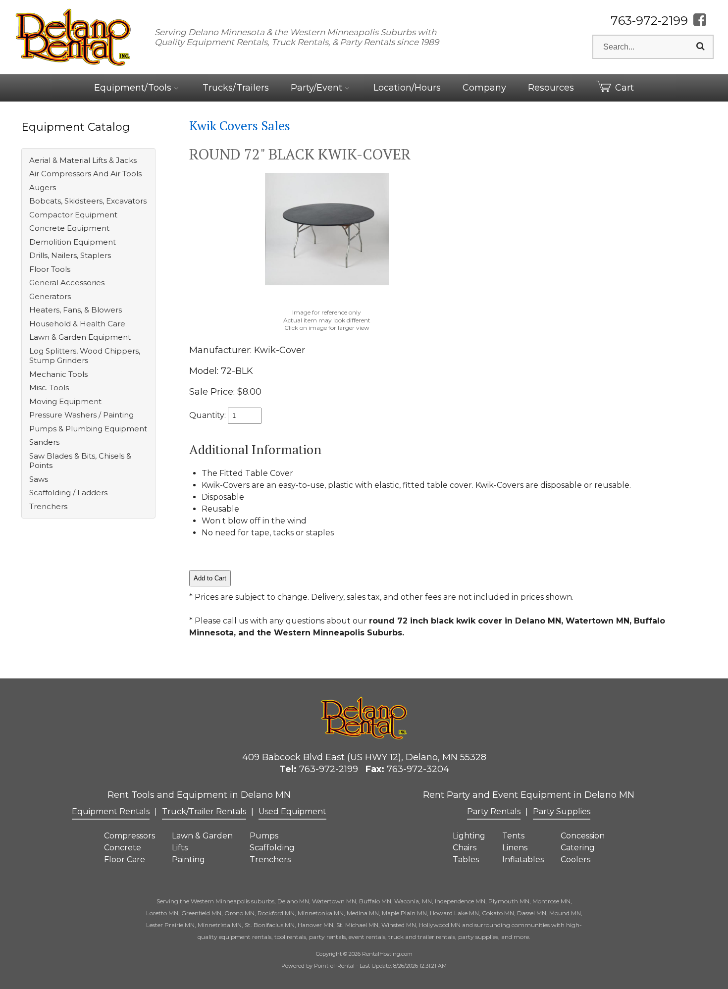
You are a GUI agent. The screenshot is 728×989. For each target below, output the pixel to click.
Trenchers (48, 506)
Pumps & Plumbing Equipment (88, 428)
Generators (50, 296)
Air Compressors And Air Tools (85, 173)
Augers (42, 187)
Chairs (464, 847)
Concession (583, 835)
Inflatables (523, 859)
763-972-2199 (649, 20)
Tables (466, 859)
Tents (513, 835)
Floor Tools (49, 269)
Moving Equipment (65, 401)
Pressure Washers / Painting (81, 414)
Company (484, 87)
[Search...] (700, 46)
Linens (514, 847)
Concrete (122, 847)
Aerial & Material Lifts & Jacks (83, 160)
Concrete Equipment (69, 228)
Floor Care (124, 859)
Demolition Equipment (72, 242)
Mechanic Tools (58, 374)
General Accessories (66, 282)
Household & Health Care (77, 323)
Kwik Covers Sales (239, 125)
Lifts (180, 847)
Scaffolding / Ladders (68, 492)
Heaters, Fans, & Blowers (75, 309)
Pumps (264, 835)
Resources (551, 87)
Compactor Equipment (73, 214)
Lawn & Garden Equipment (80, 337)
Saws (38, 479)
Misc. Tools (49, 387)
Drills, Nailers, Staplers (70, 255)
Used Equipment (292, 811)
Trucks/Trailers (236, 87)
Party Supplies (561, 811)
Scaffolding (272, 847)
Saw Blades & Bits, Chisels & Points (80, 460)
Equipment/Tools (134, 87)
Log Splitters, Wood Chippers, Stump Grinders (84, 355)
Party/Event (318, 87)
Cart (624, 87)
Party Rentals (493, 811)
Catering (578, 847)
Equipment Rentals (111, 811)
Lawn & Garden (202, 835)
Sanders (44, 442)
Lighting (469, 835)
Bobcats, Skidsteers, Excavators (88, 201)
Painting (188, 859)
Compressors (129, 835)
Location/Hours (407, 87)
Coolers (575, 859)
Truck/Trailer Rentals (204, 811)
